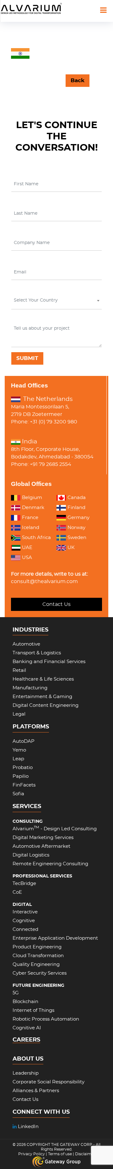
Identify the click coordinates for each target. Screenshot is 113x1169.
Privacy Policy (31, 1154)
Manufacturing (30, 688)
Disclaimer (85, 1154)
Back (77, 80)
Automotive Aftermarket (41, 846)
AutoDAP (24, 741)
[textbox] (56, 300)
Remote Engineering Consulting (50, 864)
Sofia (18, 794)
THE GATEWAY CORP (72, 1145)
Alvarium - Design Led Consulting (55, 829)
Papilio (21, 776)
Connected (25, 929)
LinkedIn (28, 1126)
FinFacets (24, 785)
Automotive (26, 644)
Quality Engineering (36, 964)
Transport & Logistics (37, 653)
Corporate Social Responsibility (48, 1082)
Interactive (25, 912)
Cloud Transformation (38, 955)
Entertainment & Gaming (42, 696)
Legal (19, 714)
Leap (18, 759)
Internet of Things (33, 1010)
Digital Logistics (31, 855)
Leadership (26, 1073)
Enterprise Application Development (55, 938)
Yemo (19, 750)
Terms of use (60, 1154)
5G (16, 993)
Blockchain (25, 1001)
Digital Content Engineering (45, 705)
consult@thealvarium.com (44, 581)
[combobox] (56, 301)
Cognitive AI (27, 1028)
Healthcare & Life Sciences (43, 679)
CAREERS (26, 1040)
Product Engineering (37, 947)
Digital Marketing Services (43, 837)
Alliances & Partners (36, 1090)
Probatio (23, 767)
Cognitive (24, 920)
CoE (17, 892)
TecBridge (24, 883)
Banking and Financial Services (49, 661)
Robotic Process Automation (46, 1019)
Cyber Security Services (40, 973)
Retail (19, 670)
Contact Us (56, 604)
